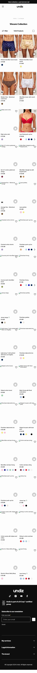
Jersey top (23, 500)
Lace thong (23, 573)
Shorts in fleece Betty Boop (8, 573)
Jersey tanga (4, 317)
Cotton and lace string (26, 465)
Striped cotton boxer (6, 390)
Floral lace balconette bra (26, 353)
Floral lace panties (24, 317)
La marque (21, 18)
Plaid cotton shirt (5, 134)
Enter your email (6, 615)
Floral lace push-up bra (26, 244)
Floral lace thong (24, 280)
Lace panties (23, 207)
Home (14, 18)
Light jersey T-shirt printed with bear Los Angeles (8, 353)
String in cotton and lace (26, 536)
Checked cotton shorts (7, 244)
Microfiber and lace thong (8, 465)
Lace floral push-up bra (26, 134)
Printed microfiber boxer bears (9, 59)
